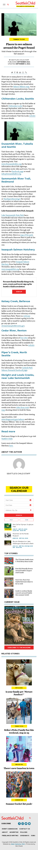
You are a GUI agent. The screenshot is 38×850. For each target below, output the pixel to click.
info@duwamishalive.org (11, 174)
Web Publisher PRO (18, 844)
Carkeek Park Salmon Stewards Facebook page (17, 368)
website (32, 115)
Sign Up (19, 292)
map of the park (26, 235)
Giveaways (24, 835)
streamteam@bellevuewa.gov (12, 325)
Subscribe (6, 823)
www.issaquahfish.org (10, 269)
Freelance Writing (10, 835)
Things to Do (19, 39)
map (3, 410)
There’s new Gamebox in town (19, 768)
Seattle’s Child (6, 438)
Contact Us (24, 829)
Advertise (14, 832)
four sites (24, 337)
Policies (23, 832)
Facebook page (17, 171)
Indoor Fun (19, 764)
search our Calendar (19, 489)
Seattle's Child (17, 842)
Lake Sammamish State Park (12, 215)
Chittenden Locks (15, 106)
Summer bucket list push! (19, 803)
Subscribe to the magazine (19, 647)
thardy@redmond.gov (12, 199)
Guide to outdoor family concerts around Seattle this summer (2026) (23, 593)
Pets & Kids (19, 688)
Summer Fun (19, 800)
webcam (27, 316)
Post (11, 519)
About (5, 832)
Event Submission (10, 829)
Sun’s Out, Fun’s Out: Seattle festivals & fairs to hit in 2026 (24, 582)
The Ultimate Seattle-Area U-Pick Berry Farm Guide (24, 560)
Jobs (33, 835)
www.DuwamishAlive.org (11, 164)
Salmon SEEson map (21, 86)
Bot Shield (19, 846)
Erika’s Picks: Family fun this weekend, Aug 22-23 (19, 731)
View (26, 519)
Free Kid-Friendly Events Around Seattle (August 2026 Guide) (24, 570)
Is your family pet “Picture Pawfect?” (19, 693)
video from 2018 (22, 407)
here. (11, 445)
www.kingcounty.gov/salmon (12, 419)
